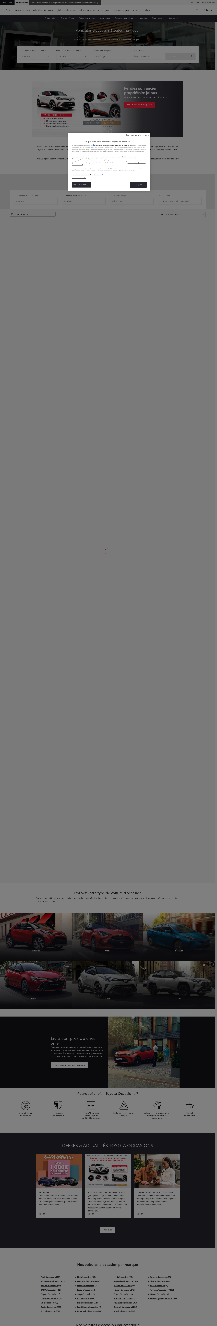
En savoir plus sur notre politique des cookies (87, 174)
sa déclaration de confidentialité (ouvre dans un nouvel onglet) (113, 145)
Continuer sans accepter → (137, 135)
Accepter (138, 185)
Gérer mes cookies (82, 185)
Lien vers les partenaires (79, 178)
